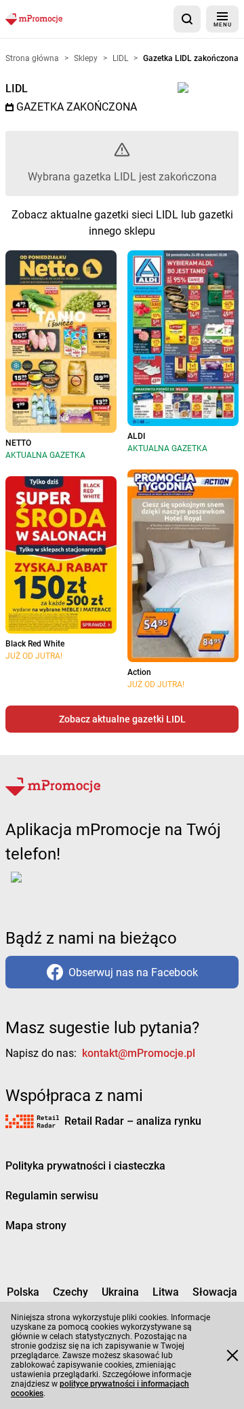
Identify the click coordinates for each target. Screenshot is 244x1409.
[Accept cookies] (232, 1355)
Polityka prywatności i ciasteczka (85, 1165)
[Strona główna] (33, 18)
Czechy (70, 1292)
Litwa (165, 1292)
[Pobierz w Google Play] (58, 885)
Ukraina (120, 1292)
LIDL (16, 88)
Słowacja (214, 1292)
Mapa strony (35, 1225)
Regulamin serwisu (51, 1195)
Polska (23, 1292)
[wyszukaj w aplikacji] (187, 19)
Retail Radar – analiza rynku (132, 1121)
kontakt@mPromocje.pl (138, 1053)
